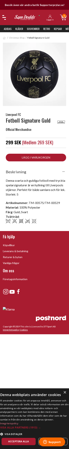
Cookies (24, 329)
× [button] (64, 392)
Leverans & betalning (15, 251)
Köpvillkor (9, 245)
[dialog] (34, 418)
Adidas (8, 29)
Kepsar (58, 29)
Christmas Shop (17, 37)
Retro (46, 29)
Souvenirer (33, 29)
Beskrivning (16, 171)
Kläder (19, 29)
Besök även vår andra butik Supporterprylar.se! (34, 5)
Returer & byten (12, 257)
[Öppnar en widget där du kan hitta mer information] (52, 442)
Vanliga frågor (11, 263)
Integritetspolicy (11, 329)
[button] (34, 427)
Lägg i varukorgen (36, 157)
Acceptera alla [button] (18, 441)
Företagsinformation (15, 279)
